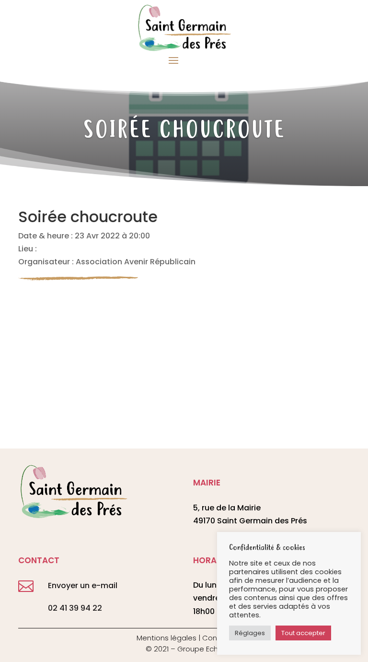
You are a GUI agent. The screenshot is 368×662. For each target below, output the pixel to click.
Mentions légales (166, 638)
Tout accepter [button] (303, 633)
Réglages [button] (250, 633)
